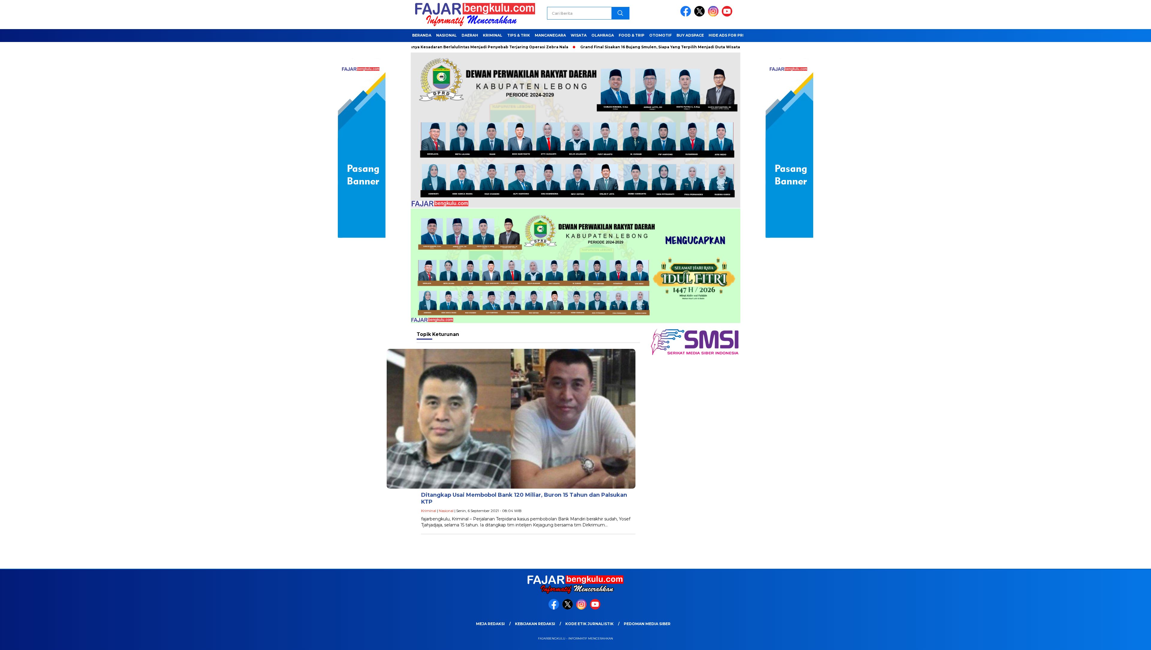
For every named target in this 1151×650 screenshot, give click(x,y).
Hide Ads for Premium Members (743, 35)
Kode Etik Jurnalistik (589, 624)
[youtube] (728, 15)
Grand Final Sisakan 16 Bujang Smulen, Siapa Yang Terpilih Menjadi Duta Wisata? (617, 47)
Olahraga (602, 35)
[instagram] (714, 15)
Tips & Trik (518, 35)
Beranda (421, 35)
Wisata (579, 35)
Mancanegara (550, 35)
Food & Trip (631, 35)
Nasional (446, 35)
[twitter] (700, 15)
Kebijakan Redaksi (535, 624)
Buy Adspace (690, 35)
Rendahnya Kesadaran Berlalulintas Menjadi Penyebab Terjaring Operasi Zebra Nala (439, 47)
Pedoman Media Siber (647, 624)
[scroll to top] (1111, 641)
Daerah (470, 35)
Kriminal (492, 35)
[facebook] (686, 15)
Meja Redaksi (490, 624)
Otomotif (660, 35)
